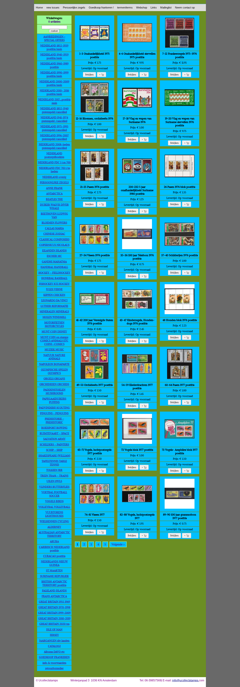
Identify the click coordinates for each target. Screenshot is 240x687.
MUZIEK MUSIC (54, 349)
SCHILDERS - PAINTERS (54, 444)
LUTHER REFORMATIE (54, 306)
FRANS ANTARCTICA (54, 596)
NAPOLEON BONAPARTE (54, 364)
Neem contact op (185, 7)
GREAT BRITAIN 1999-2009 (54, 613)
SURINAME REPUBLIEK (54, 576)
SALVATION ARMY (54, 439)
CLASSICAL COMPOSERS (54, 239)
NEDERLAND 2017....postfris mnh (54, 101)
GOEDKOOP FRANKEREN (54, 657)
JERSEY (54, 635)
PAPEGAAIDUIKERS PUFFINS (54, 400)
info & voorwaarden (54, 663)
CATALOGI (54, 646)
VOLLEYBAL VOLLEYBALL (54, 507)
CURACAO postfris (54, 556)
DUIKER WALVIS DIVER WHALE (54, 206)
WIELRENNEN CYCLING (54, 521)
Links (154, 7)
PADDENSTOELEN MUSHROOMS (54, 391)
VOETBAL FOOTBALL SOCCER (54, 494)
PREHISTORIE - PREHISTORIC (54, 420)
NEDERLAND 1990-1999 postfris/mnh (54, 74)
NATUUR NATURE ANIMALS (54, 357)
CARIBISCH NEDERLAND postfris (54, 548)
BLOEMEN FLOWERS (54, 222)
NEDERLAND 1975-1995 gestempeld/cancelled (54, 128)
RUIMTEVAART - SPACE (54, 433)
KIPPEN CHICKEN (54, 295)
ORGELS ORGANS (54, 378)
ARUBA (54, 541)
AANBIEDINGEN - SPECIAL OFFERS (54, 38)
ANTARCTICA (54, 193)
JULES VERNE (54, 289)
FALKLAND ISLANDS (54, 590)
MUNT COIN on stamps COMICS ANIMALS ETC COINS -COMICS (54, 340)
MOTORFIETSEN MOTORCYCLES (54, 324)
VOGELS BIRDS (54, 501)
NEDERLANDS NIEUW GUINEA (54, 563)
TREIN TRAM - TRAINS (54, 475)
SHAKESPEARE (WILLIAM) (54, 455)
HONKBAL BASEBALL (54, 278)
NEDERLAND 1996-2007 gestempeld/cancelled (54, 137)
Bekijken (89, 74)
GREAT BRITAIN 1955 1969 (54, 601)
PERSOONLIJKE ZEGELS (54, 182)
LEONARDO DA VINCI (54, 300)
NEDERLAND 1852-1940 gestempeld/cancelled (54, 110)
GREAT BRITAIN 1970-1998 (54, 607)
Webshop (141, 7)
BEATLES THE (54, 199)
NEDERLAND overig (54, 177)
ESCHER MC (54, 256)
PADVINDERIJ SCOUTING (54, 407)
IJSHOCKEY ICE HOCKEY (54, 284)
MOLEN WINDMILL (54, 317)
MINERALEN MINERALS (54, 311)
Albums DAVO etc (54, 652)
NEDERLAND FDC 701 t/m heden (54, 169)
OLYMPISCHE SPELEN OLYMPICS (54, 371)
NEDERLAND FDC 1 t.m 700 (54, 162)
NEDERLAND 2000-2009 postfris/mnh (54, 83)
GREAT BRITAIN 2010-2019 (54, 618)
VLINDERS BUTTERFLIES (54, 487)
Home (39, 7)
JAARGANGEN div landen (54, 640)
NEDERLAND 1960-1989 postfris (54, 65)
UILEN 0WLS (54, 481)
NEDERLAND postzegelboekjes (54, 155)
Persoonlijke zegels (74, 7)
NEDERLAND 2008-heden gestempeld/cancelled (54, 146)
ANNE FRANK (54, 188)
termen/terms (125, 7)
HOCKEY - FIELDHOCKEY (54, 273)
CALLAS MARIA (54, 228)
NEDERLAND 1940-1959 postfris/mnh (54, 56)
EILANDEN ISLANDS (54, 250)
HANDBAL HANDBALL (54, 267)
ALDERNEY (54, 527)
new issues (52, 7)
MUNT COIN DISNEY (54, 331)
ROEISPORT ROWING (54, 428)
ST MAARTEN (54, 570)
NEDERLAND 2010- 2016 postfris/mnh (54, 92)
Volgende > (118, 544)
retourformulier (54, 668)
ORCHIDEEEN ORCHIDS (54, 384)
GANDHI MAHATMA (54, 261)
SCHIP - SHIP (54, 450)
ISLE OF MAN (54, 629)
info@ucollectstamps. (185, 680)
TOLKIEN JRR (54, 470)
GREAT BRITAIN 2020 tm (54, 624)
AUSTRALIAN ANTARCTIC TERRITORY (54, 534)
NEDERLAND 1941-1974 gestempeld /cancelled (54, 119)
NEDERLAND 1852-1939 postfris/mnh (54, 47)
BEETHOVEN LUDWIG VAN (54, 215)
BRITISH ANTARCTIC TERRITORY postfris (54, 583)
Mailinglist (165, 7)
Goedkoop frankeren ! (101, 7)
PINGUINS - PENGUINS (54, 413)
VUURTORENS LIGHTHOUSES (54, 514)
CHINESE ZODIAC (54, 234)
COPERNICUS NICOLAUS (54, 245)
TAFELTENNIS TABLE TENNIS (54, 462)
